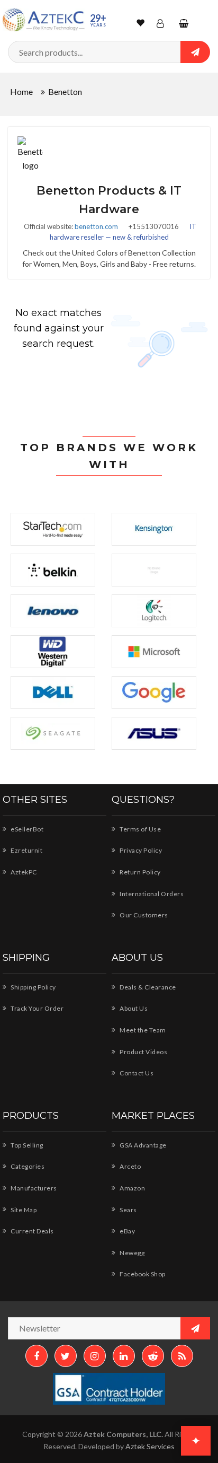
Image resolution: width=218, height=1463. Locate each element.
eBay (127, 1231)
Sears (128, 1210)
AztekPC (23, 872)
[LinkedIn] (124, 1356)
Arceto (130, 1166)
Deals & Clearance (147, 987)
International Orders (151, 894)
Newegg (131, 1253)
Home (21, 91)
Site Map (23, 1210)
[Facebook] (36, 1356)
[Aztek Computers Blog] (182, 1356)
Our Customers (143, 915)
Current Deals (32, 1231)
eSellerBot (26, 829)
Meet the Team (142, 1030)
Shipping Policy (33, 987)
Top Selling (26, 1145)
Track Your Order (36, 1008)
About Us (133, 1008)
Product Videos (143, 1052)
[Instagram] (95, 1356)
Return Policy (140, 872)
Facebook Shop (142, 1274)
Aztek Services (150, 1446)
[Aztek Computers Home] (44, 19)
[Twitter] (65, 1356)
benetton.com (96, 226)
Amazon (132, 1188)
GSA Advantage (143, 1145)
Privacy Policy (140, 850)
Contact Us (136, 1073)
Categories (27, 1166)
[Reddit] (153, 1356)
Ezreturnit (26, 850)
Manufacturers (33, 1188)
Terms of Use (140, 829)
